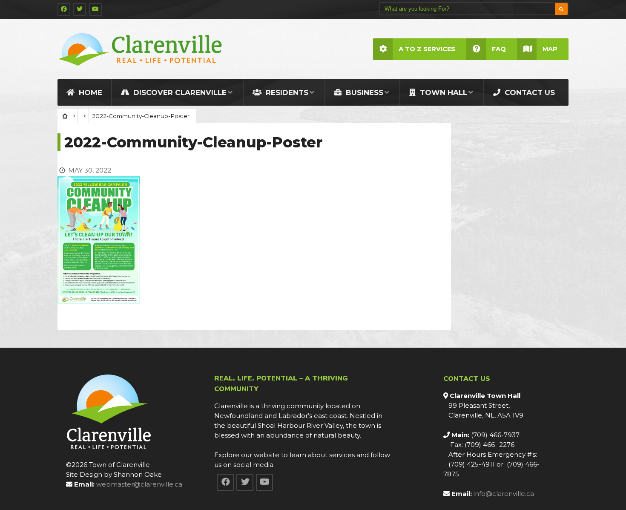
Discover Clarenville (179, 92)
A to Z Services (427, 49)
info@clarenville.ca (504, 494)
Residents (286, 92)
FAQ (499, 49)
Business (363, 92)
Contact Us (529, 92)
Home (89, 92)
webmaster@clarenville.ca (139, 484)
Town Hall (442, 92)
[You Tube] (95, 9)
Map (550, 49)
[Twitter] (79, 9)
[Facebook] (63, 9)
